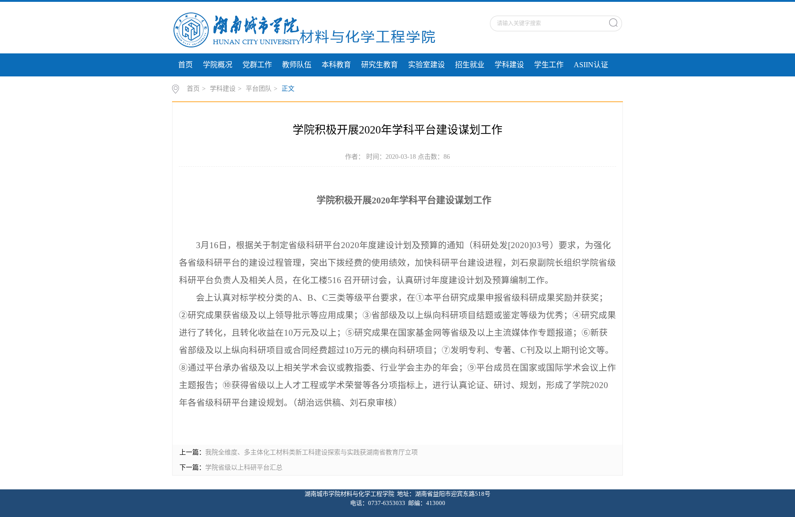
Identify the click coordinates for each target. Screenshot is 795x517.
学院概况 (217, 65)
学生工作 (549, 65)
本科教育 (336, 65)
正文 (288, 88)
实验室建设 (426, 65)
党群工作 (257, 65)
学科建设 (509, 65)
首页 (185, 65)
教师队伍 (296, 65)
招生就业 (469, 65)
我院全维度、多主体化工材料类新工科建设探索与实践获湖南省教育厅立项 (311, 452)
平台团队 (258, 88)
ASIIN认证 (591, 65)
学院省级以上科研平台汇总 (243, 467)
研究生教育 (379, 65)
